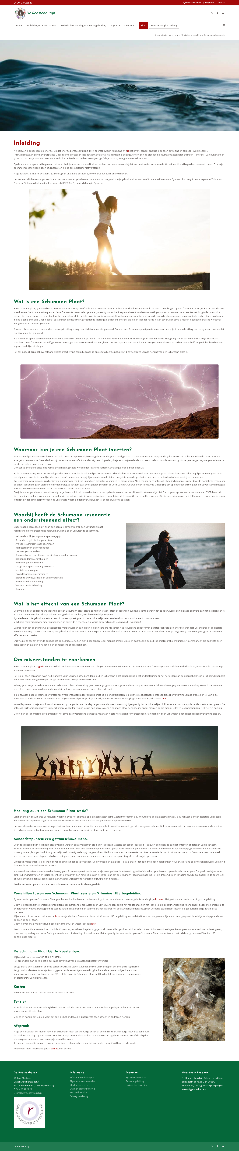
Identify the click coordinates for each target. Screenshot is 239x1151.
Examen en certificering (82, 1088)
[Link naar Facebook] (217, 13)
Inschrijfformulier (79, 1092)
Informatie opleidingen (82, 1077)
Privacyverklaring (79, 1096)
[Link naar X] (212, 13)
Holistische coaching (136, 1085)
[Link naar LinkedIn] (222, 13)
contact (55, 1048)
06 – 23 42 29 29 (24, 1089)
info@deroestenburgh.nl (29, 1092)
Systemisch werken (192, 2)
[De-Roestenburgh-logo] (34, 13)
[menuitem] (192, 3)
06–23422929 (24, 2)
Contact (221, 2)
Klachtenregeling (79, 1085)
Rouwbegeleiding (135, 1081)
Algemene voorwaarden (83, 1081)
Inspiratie (209, 2)
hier (164, 698)
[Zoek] (223, 25)
